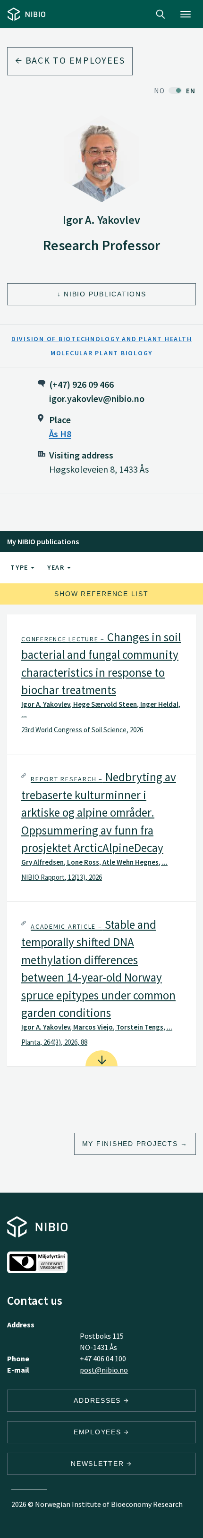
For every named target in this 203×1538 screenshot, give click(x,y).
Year (57, 567)
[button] (101, 684)
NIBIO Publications (105, 294)
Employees (99, 1432)
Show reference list (101, 593)
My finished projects (130, 1143)
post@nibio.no (104, 1369)
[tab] (101, 684)
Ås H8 (60, 434)
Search (160, 14)
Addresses (99, 1400)
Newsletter (99, 1463)
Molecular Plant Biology (101, 353)
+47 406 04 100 (103, 1358)
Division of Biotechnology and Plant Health (101, 339)
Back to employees (74, 60)
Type (20, 567)
